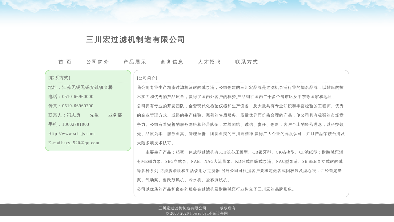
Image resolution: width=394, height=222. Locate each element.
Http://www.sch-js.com (71, 133)
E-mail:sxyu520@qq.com (73, 143)
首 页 (65, 61)
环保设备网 (218, 213)
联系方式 (247, 61)
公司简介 (98, 61)
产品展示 (135, 61)
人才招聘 (209, 61)
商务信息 (172, 61)
